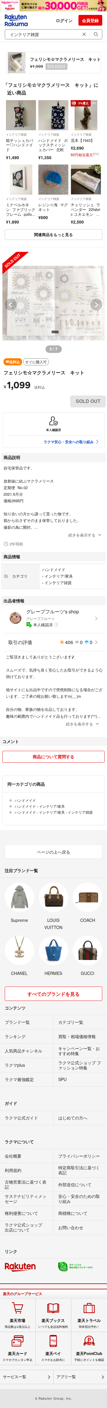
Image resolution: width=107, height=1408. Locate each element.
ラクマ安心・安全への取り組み (69, 441)
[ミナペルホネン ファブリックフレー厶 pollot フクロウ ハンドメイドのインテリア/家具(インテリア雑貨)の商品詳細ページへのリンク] (21, 180)
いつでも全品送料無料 (53, 1323)
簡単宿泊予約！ (89, 1323)
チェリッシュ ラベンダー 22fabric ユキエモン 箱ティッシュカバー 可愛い (85, 214)
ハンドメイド (53, 569)
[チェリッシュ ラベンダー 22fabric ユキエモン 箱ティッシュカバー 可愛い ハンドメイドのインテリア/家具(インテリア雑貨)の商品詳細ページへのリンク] (86, 180)
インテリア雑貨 (16, 134)
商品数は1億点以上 (17, 1323)
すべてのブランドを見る (53, 993)
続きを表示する (81, 535)
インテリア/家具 (59, 576)
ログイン (64, 20)
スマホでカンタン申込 (17, 1356)
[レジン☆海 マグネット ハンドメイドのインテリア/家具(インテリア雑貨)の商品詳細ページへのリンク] (53, 180)
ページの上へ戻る (53, 852)
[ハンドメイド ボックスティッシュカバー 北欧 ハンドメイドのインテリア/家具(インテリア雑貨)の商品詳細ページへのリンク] (53, 115)
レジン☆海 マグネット (53, 207)
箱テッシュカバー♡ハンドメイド (19, 144)
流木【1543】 (83, 140)
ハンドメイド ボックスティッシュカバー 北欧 (53, 144)
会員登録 (90, 20)
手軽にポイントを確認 (89, 1356)
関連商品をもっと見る (53, 234)
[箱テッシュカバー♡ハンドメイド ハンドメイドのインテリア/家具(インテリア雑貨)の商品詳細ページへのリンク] (21, 115)
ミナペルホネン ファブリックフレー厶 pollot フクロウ (20, 211)
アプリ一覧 (66, 1377)
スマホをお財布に (53, 1356)
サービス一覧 (14, 1377)
